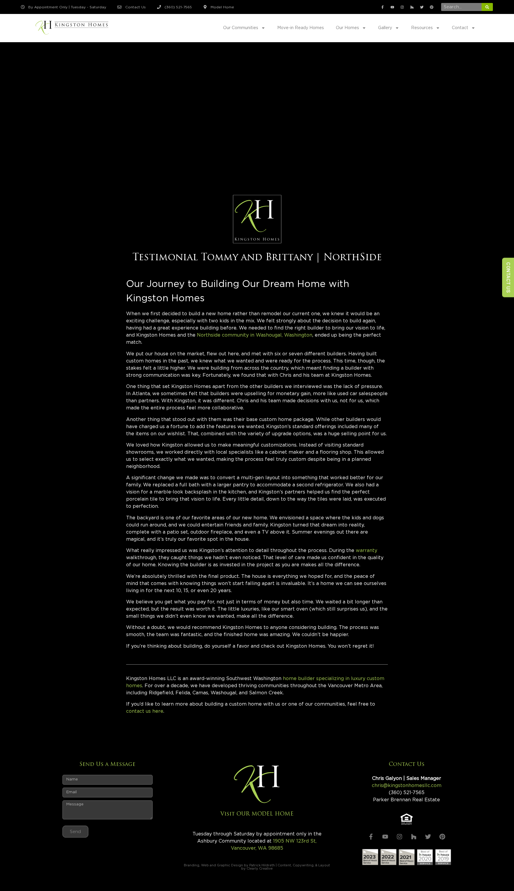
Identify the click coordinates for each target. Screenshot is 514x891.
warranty (366, 550)
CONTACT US (508, 277)
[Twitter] (421, 7)
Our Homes (347, 28)
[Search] (487, 7)
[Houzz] (412, 7)
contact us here (144, 711)
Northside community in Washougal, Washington (254, 335)
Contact (460, 28)
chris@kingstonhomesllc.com (406, 785)
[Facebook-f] (382, 7)
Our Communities (240, 28)
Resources (422, 28)
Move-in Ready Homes (300, 28)
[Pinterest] (431, 7)
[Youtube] (392, 7)
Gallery (385, 28)
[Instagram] (402, 7)
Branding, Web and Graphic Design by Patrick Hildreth (229, 865)
